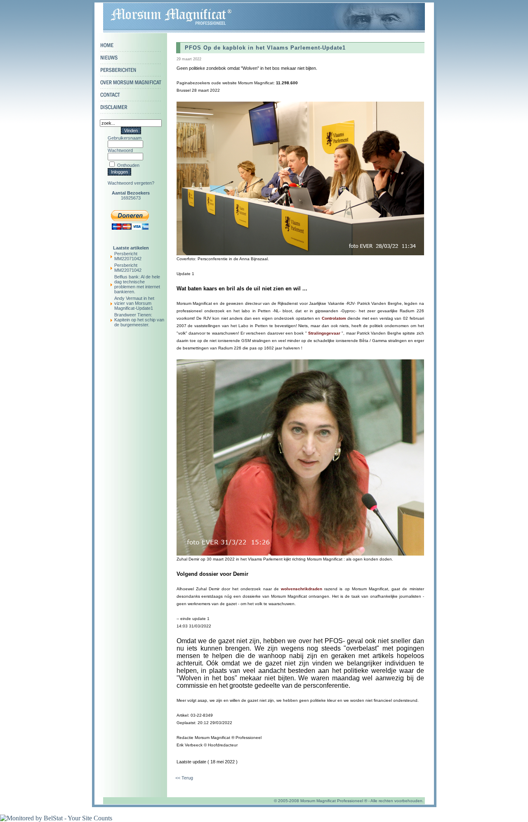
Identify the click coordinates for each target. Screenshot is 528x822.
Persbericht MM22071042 (127, 256)
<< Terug (184, 777)
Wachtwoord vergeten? (131, 183)
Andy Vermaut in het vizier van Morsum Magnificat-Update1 (134, 303)
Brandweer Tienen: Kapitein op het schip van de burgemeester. (139, 319)
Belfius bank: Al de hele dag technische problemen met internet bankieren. (137, 284)
